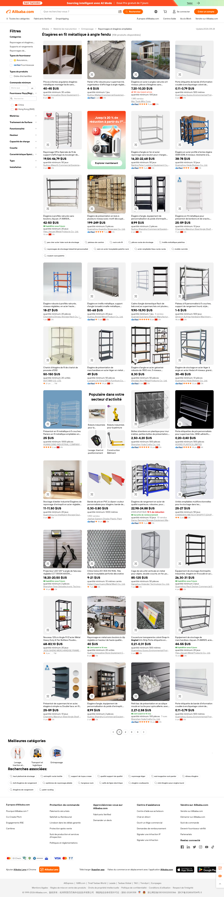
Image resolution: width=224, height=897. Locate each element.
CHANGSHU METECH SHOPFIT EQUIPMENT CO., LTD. (194, 515)
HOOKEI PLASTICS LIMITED (188, 444)
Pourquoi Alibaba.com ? (17, 811)
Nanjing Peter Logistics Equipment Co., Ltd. (150, 165)
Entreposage (87, 29)
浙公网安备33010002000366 (162, 892)
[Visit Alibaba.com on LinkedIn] (188, 847)
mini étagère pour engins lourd (171, 783)
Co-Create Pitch (14, 817)
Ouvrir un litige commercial (149, 822)
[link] (220, 868)
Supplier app (98, 869)
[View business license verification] (139, 892)
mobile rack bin (181, 249)
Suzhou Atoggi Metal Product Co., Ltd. (105, 316)
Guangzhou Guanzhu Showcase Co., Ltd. (106, 229)
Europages (156, 883)
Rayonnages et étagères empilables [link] (115, 29)
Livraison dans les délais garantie (65, 822)
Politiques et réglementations (64, 843)
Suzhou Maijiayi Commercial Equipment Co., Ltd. (106, 95)
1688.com (80, 883)
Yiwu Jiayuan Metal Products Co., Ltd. (60, 231)
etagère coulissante (140, 783)
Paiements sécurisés (59, 811)
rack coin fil (118, 242)
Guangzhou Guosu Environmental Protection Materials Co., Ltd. (194, 95)
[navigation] (23, 381)
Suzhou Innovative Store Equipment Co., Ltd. (62, 95)
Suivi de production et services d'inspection (64, 835)
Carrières (10, 828)
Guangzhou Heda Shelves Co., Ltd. (191, 165)
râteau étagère (191, 776)
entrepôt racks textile (53, 776)
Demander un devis (102, 820)
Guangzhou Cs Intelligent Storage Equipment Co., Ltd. (62, 515)
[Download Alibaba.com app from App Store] (185, 869)
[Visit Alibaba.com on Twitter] (194, 847)
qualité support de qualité (111, 776)
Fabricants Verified (102, 814)
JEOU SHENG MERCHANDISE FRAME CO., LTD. (62, 650)
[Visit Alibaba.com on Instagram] (200, 847)
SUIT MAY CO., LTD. (52, 380)
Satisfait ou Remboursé (61, 817)
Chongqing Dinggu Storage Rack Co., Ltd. (62, 316)
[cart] (166, 12)
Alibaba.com (166, 869)
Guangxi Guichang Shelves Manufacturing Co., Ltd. (150, 316)
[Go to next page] (143, 732)
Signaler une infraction (147, 840)
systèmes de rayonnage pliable (59, 783)
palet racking (47, 790)
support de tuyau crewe (81, 776)
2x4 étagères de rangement (25, 783)
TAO (136, 883)
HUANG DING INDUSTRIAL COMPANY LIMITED (62, 444)
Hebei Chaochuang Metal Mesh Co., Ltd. (106, 584)
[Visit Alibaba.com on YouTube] (206, 847)
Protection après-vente (61, 828)
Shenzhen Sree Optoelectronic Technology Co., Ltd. (62, 586)
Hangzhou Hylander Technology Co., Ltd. (150, 584)
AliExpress (68, 883)
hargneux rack (87, 783)
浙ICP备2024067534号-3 (190, 892)
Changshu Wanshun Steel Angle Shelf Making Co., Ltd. (194, 229)
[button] (120, 11)
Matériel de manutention (65, 29)
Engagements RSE (15, 822)
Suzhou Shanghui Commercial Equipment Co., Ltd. (150, 229)
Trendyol (144, 883)
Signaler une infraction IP (149, 834)
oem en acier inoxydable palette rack (113, 249)
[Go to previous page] (113, 732)
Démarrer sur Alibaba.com (192, 817)
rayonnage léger (138, 776)
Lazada (112, 883)
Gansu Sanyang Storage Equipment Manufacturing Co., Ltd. (150, 520)
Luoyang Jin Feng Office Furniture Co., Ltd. (106, 380)
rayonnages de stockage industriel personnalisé (67, 249)
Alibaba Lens (20, 869)
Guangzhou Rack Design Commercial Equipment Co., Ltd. (194, 586)
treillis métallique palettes (173, 242)
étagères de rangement (23, 790)
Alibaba (45, 29)
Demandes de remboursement (151, 828)
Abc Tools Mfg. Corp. (141, 101)
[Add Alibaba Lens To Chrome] (49, 869)
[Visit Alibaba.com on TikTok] (213, 847)
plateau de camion (96, 242)
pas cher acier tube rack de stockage (63, 242)
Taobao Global (124, 883)
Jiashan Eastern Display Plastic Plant (104, 518)
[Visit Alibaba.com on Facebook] (182, 847)
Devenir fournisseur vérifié (193, 828)
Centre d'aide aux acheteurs (150, 811)
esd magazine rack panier (165, 776)
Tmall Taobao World (97, 883)
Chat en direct (143, 817)
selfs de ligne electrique (112, 783)
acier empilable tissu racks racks (152, 249)
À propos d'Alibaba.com (18, 804)
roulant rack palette (55, 256)
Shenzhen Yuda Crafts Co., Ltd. (145, 444)
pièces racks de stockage (142, 242)
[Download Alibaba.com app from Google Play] (207, 869)
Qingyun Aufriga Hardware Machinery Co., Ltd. (194, 316)
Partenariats (186, 834)
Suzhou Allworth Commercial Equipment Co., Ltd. (62, 165)
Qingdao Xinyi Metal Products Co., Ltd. (149, 380)
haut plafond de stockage (24, 776)
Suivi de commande (189, 822)
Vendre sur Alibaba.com (191, 811)
